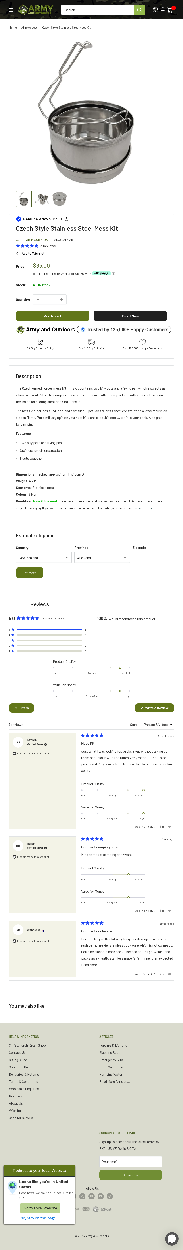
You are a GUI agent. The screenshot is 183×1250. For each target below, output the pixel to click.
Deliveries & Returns (24, 1074)
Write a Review (159, 708)
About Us (16, 1103)
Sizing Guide (18, 1060)
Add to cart (52, 316)
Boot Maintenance (113, 1067)
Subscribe (131, 1175)
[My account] (163, 9)
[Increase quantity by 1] (61, 299)
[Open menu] (11, 10)
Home (13, 27)
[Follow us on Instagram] (82, 1195)
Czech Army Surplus (32, 239)
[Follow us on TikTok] (110, 1195)
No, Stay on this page (38, 1218)
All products (29, 27)
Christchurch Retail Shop (27, 1045)
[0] (170, 10)
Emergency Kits (111, 1060)
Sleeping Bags (109, 1052)
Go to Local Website (40, 1208)
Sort (133, 724)
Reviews (15, 1096)
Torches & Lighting (113, 1045)
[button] (36, 246)
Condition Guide (20, 1067)
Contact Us (17, 1052)
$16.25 (79, 273)
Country (22, 547)
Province (81, 547)
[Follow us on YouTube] (101, 1195)
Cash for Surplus (21, 1118)
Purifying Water (110, 1074)
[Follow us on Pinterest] (91, 1195)
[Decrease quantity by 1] (38, 299)
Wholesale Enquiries (24, 1088)
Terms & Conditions (23, 1081)
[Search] (139, 10)
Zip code (139, 547)
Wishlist (15, 1110)
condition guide (144, 508)
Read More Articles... (114, 1081)
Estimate (30, 572)
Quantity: (23, 299)
